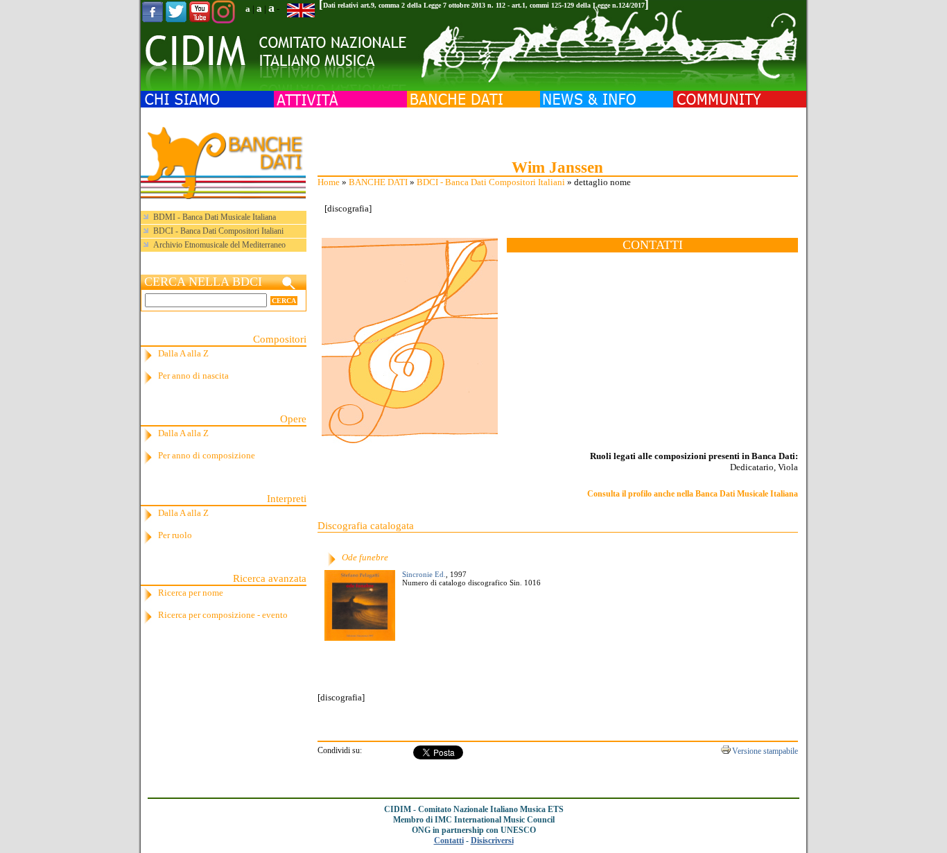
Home (329, 182)
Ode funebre (365, 557)
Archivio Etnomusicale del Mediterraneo (219, 245)
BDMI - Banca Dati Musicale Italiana (214, 217)
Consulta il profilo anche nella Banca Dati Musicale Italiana (692, 494)
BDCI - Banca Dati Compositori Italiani (491, 182)
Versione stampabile (765, 751)
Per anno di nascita (193, 375)
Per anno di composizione (206, 455)
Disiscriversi (492, 840)
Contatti (449, 840)
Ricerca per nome (190, 592)
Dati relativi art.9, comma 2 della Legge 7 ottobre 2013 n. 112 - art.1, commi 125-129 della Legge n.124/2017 (484, 5)
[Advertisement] (557, 132)
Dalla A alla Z (183, 353)
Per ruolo (175, 535)
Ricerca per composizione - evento (223, 615)
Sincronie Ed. (424, 574)
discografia (348, 208)
